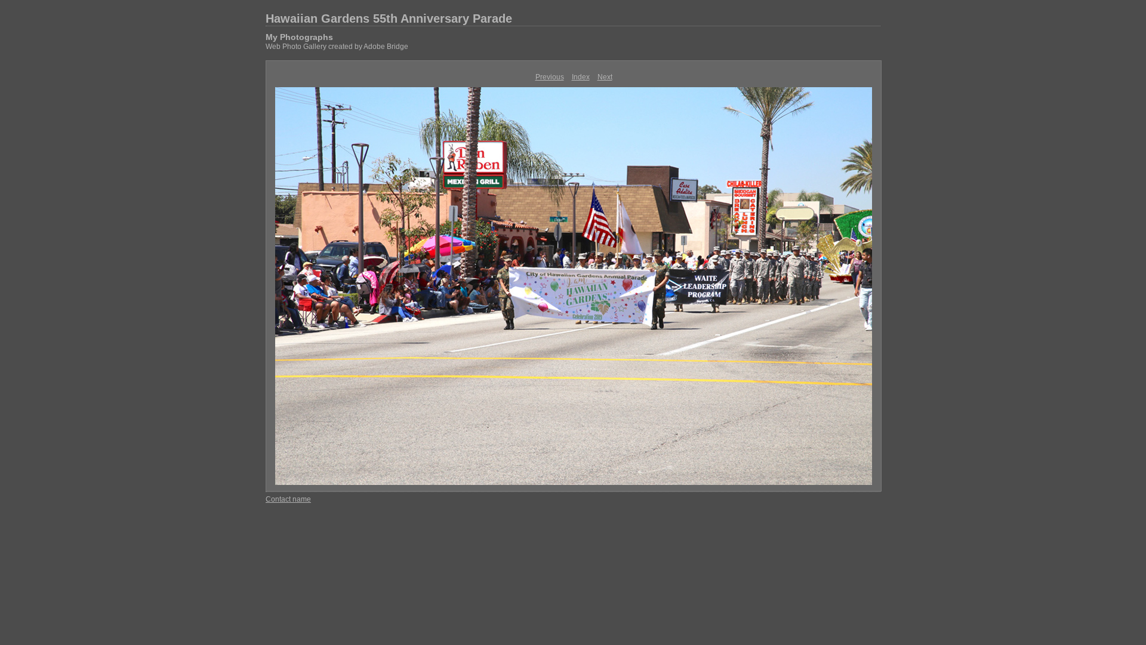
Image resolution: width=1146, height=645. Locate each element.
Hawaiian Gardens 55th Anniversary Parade (389, 18)
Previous (549, 77)
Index (581, 77)
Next (604, 77)
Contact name (288, 499)
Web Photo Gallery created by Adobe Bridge (337, 46)
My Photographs (299, 37)
